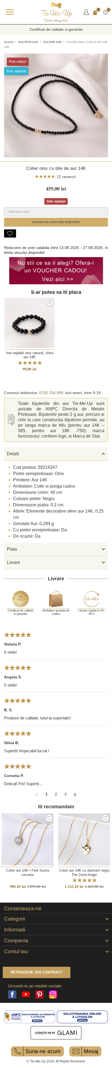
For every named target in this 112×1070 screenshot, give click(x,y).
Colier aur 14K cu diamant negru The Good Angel (84, 872)
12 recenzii (66, 176)
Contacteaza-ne (23, 908)
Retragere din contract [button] (37, 972)
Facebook (12, 994)
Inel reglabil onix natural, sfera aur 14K (29, 355)
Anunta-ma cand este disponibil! (56, 222)
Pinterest (39, 994)
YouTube (26, 994)
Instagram (53, 994)
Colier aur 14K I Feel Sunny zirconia (27, 872)
